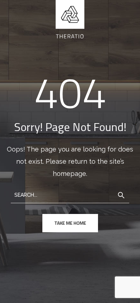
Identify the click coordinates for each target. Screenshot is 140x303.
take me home (70, 223)
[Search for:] (70, 194)
